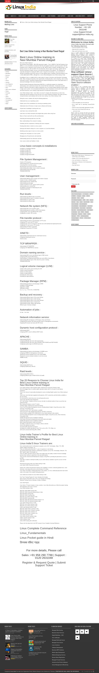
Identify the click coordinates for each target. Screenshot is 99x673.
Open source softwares (11, 89)
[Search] (93, 1)
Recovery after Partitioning (38, 647)
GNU (88, 199)
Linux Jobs (70, 16)
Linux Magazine (9, 84)
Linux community (75, 203)
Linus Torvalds (86, 201)
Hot (6, 78)
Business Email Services (58, 632)
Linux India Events (80, 16)
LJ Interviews (74, 211)
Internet (91, 199)
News (7, 87)
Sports (7, 96)
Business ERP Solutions (58, 650)
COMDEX (73, 195)
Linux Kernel (89, 207)
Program (86, 211)
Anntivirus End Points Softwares (60, 662)
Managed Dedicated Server (58, 640)
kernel (81, 201)
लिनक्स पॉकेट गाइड (29, 542)
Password (73, 178)
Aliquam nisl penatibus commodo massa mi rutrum (16, 651)
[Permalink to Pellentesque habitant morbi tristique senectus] (7, 659)
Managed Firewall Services (58, 659)
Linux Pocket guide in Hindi (37, 537)
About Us (13, 16)
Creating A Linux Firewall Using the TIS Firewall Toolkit (37, 653)
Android (7, 71)
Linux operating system (81, 209)
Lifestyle (7, 82)
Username (73, 173)
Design (7, 77)
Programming (74, 213)
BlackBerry (8, 73)
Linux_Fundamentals (33, 533)
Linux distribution (75, 205)
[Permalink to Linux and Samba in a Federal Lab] (31, 633)
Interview (73, 201)
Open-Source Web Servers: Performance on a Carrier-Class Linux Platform (17, 637)
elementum (74, 197)
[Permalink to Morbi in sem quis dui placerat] (7, 647)
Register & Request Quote (38, 562)
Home (7, 16)
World (7, 103)
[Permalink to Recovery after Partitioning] (31, 650)
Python (84, 213)
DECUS (88, 195)
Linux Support (61, 16)
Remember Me (75, 184)
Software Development (57, 647)
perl (79, 211)
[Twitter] (77, 637)
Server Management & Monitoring (60, 664)
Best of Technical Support (76, 193)
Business (8, 75)
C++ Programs (85, 193)
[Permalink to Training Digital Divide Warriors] (7, 58)
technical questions (84, 215)
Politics (7, 91)
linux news (74, 209)
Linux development (83, 203)
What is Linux (22, 16)
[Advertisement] (66, 8)
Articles (43, 16)
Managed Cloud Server (57, 642)
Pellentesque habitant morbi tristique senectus (17, 656)
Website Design (36, 671)
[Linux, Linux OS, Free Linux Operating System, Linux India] (20, 8)
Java (78, 201)
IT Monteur (52, 671)
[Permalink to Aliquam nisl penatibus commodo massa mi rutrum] (7, 652)
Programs (80, 213)
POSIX (82, 211)
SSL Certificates (56, 637)
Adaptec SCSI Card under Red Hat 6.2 (80, 158)
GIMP (84, 199)
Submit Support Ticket (50, 564)
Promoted (8, 93)
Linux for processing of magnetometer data (40, 642)
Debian (83, 195)
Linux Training (51, 16)
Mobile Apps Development (58, 652)
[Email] (87, 632)
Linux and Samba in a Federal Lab (79, 160)
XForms (81, 217)
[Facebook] (77, 632)
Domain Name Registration (58, 657)
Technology (8, 98)
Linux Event (90, 205)
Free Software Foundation (77, 199)
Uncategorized (9, 100)
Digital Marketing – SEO (57, 635)
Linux (92, 201)
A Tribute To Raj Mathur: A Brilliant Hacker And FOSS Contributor (13, 631)
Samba (89, 213)
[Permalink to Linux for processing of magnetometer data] (31, 644)
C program (79, 195)
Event (78, 197)
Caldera (91, 193)
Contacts (89, 16)
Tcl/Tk (78, 215)
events (82, 197)
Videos (7, 101)
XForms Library (87, 217)
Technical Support (75, 217)
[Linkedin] (82, 632)
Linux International (75, 207)
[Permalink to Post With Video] (7, 42)
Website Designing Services (58, 655)
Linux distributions (83, 205)
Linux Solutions (56, 645)
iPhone (7, 80)
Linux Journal (82, 207)
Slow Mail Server (15, 1)
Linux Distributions (33, 16)
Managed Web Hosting (57, 630)
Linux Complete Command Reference (43, 528)
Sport (7, 94)
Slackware (74, 215)
